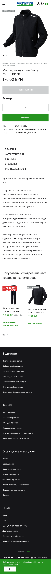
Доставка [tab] (10, 159)
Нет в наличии (35, 323)
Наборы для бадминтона (12, 366)
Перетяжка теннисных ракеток (15, 438)
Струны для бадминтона (12, 387)
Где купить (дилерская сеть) (14, 526)
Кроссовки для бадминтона (14, 382)
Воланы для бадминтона (12, 376)
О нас (4, 515)
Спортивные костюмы (24, 63)
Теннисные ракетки (10, 417)
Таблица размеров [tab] (15, 169)
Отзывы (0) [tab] (11, 164)
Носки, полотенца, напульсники (15, 485)
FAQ (4, 520)
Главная (5, 63)
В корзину (25, 117)
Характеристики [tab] (14, 154)
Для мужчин (21, 133)
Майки (5, 459)
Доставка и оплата (10, 531)
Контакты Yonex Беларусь (13, 536)
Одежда (12, 63)
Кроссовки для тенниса (12, 428)
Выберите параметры (10, 324)
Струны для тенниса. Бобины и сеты (18, 433)
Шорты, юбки (8, 464)
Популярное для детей (12, 361)
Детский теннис (9, 412)
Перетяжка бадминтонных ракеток (17, 392)
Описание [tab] (10, 149)
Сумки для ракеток (10, 474)
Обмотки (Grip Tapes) (11, 479)
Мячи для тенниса (10, 423)
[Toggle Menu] (3, 3)
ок (10, 569)
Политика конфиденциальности (15, 541)
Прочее (5, 495)
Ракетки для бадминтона (13, 371)
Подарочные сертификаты (13, 490)
